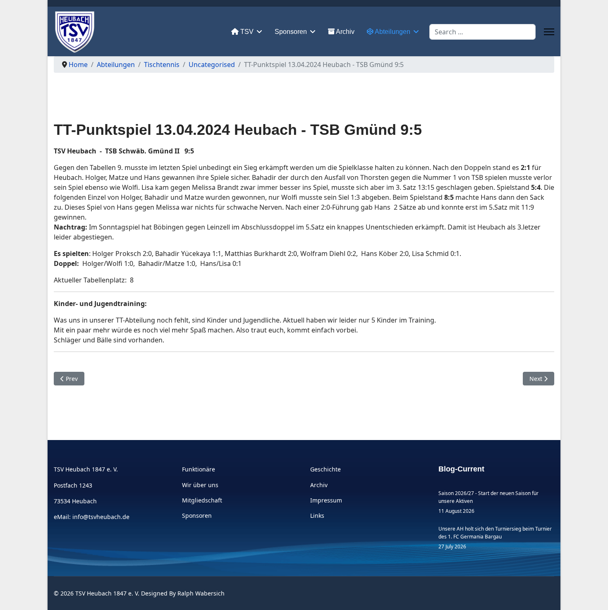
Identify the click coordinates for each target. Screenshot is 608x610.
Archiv (344, 31)
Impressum (326, 500)
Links (317, 515)
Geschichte (325, 469)
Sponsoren (291, 31)
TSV (246, 31)
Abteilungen (391, 31)
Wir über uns (200, 485)
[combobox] (482, 32)
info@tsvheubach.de (100, 517)
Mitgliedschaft (202, 500)
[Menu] (549, 32)
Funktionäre (198, 469)
